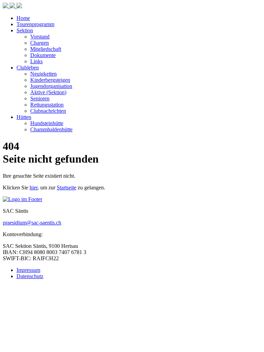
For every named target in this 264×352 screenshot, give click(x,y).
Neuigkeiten (43, 74)
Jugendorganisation (51, 86)
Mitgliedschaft (45, 49)
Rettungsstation (47, 105)
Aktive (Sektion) (48, 92)
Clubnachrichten (48, 111)
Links (36, 61)
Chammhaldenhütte (51, 129)
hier (33, 187)
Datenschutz (29, 276)
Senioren (40, 98)
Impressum (28, 270)
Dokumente (43, 55)
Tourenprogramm (35, 24)
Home (23, 18)
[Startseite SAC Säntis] (12, 6)
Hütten (23, 117)
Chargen (39, 43)
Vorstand (40, 37)
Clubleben (27, 67)
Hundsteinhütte (46, 123)
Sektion (24, 30)
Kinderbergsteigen (50, 80)
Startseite (66, 187)
